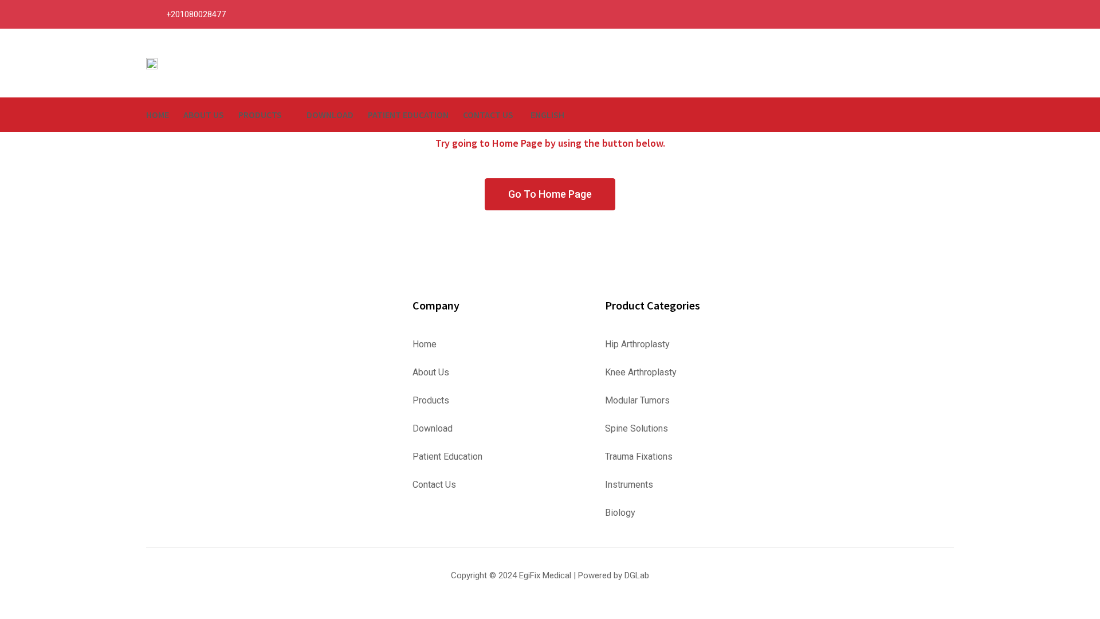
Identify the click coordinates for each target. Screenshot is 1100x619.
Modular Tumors (637, 400)
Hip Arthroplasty (637, 344)
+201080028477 (196, 14)
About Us (203, 114)
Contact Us (488, 114)
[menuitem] (551, 114)
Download (330, 114)
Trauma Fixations (639, 456)
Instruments (629, 484)
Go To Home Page (550, 194)
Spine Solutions (636, 428)
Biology (620, 513)
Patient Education (408, 114)
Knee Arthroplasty (641, 372)
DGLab (636, 575)
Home (157, 114)
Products (260, 114)
